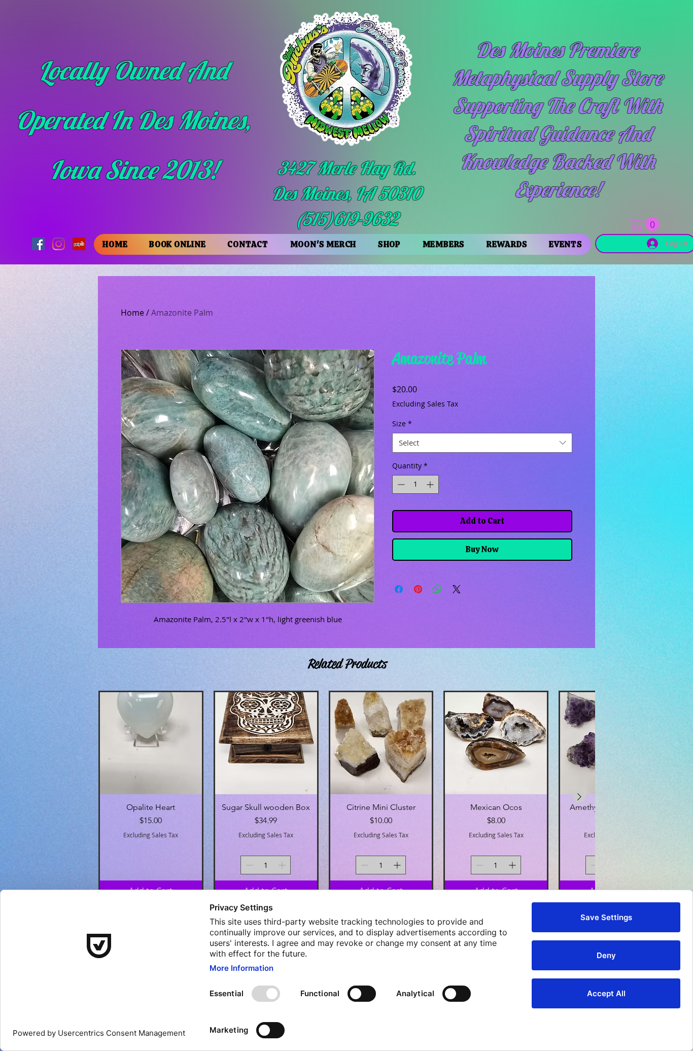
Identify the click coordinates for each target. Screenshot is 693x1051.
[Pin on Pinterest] (418, 589)
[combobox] (482, 443)
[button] (646, 224)
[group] (346, 796)
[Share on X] (457, 589)
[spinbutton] (415, 484)
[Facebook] (38, 244)
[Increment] (431, 484)
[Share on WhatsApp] (437, 589)
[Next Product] (579, 797)
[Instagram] (58, 244)
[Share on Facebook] (399, 589)
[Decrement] (400, 484)
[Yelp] (79, 244)
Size (402, 423)
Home (132, 312)
